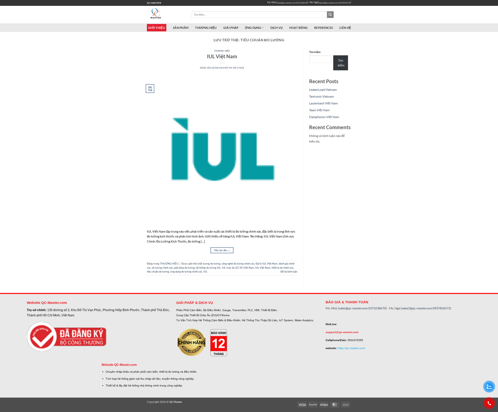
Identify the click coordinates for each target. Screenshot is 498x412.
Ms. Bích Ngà (236, 67)
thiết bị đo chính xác (283, 267)
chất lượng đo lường (208, 263)
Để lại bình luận (289, 271)
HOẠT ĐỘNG (298, 27)
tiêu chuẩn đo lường (158, 271)
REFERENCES (323, 27)
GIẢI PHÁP (230, 27)
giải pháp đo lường (184, 267)
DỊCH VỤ (276, 27)
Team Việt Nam (319, 110)
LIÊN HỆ (345, 27)
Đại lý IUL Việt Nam (267, 263)
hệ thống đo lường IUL (208, 267)
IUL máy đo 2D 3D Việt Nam (238, 267)
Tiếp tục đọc (222, 250)
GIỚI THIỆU (156, 27)
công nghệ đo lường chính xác (238, 263)
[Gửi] (330, 14)
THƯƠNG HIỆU (206, 27)
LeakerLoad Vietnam (323, 89)
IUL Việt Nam (222, 56)
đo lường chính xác (162, 267)
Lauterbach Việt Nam (323, 103)
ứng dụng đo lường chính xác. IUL (188, 271)
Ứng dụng (253, 27)
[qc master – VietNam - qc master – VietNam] (166, 14)
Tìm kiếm (315, 52)
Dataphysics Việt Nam (324, 117)
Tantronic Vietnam (321, 96)
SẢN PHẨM (181, 27)
